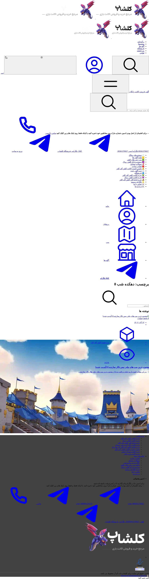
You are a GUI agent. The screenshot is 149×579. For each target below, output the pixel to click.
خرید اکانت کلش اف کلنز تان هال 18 (126, 447)
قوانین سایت (135, 458)
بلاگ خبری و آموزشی (131, 463)
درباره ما (136, 474)
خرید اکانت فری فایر (132, 454)
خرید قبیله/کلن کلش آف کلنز (129, 443)
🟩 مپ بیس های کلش (135, 160)
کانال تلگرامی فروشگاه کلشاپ (69, 151)
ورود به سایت (17, 151)
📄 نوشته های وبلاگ (136, 155)
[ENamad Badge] (139, 569)
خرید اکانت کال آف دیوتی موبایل (127, 445)
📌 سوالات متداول (137, 164)
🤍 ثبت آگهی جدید (137, 171)
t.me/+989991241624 (84, 504)
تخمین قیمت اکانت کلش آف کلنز (127, 450)
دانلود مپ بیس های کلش (130, 465)
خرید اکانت (140, 436)
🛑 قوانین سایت (138, 166)
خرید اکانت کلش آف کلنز (130, 438)
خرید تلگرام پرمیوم (132, 470)
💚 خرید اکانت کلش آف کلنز (133, 175)
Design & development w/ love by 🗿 (135, 576)
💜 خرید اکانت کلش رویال (134, 178)
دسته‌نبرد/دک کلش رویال (130, 467)
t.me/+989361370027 (136, 504)
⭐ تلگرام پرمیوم (137, 182)
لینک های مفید (139, 456)
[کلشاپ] (95, 18)
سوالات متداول (134, 461)
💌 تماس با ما (139, 184)
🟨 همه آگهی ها (138, 158)
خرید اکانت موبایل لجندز (130, 452)
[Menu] (130, 65)
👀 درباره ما (139, 186)
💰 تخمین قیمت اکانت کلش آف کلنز (130, 169)
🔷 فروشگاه (139, 173)
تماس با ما (136, 472)
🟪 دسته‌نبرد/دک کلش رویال (133, 162)
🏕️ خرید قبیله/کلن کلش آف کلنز (132, 180)
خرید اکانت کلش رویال (131, 441)
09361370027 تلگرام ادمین (127, 151)
